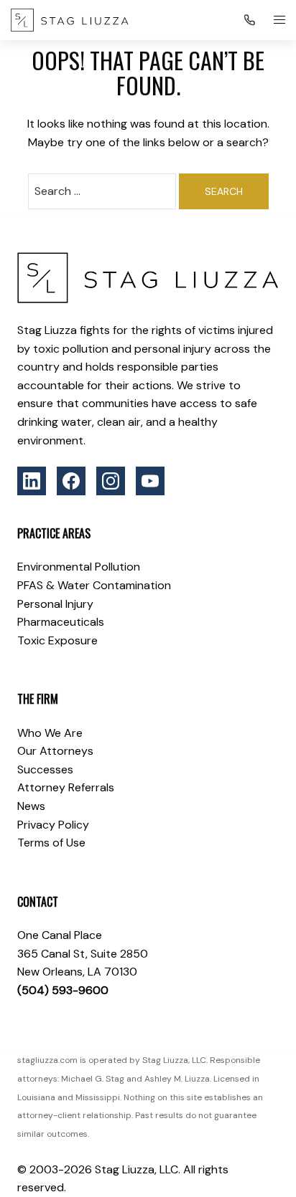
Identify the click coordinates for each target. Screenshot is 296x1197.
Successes (45, 769)
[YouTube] (150, 481)
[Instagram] (110, 481)
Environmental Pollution (78, 566)
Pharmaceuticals (60, 621)
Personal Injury (55, 603)
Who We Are (50, 732)
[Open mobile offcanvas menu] (279, 20)
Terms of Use (51, 842)
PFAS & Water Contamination (94, 585)
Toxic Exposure (57, 640)
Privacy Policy (53, 824)
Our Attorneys (55, 750)
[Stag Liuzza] (70, 20)
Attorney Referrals (65, 787)
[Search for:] (102, 191)
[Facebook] (71, 481)
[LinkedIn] (31, 481)
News (31, 806)
